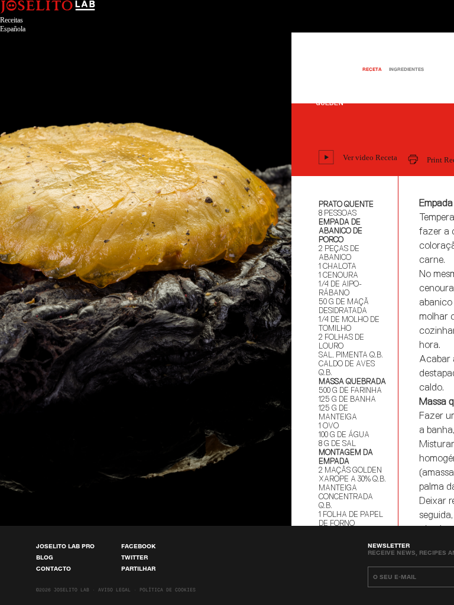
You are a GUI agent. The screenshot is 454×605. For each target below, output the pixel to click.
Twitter (134, 557)
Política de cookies (168, 590)
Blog (44, 557)
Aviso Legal (114, 590)
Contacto (53, 568)
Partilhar (138, 568)
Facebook (138, 545)
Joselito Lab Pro (65, 545)
